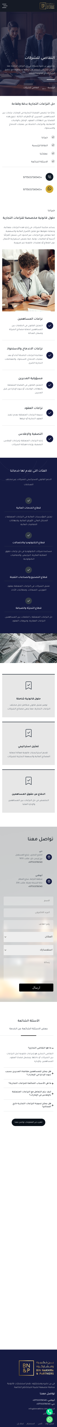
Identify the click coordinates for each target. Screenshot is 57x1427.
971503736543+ (40, 1400)
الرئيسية (51, 88)
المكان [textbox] (48, 937)
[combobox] (28, 937)
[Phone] (49, 1412)
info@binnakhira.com (38, 1409)
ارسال (36, 987)
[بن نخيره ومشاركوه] (47, 6)
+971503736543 (35, 862)
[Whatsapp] (49, 1419)
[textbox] (31, 950)
